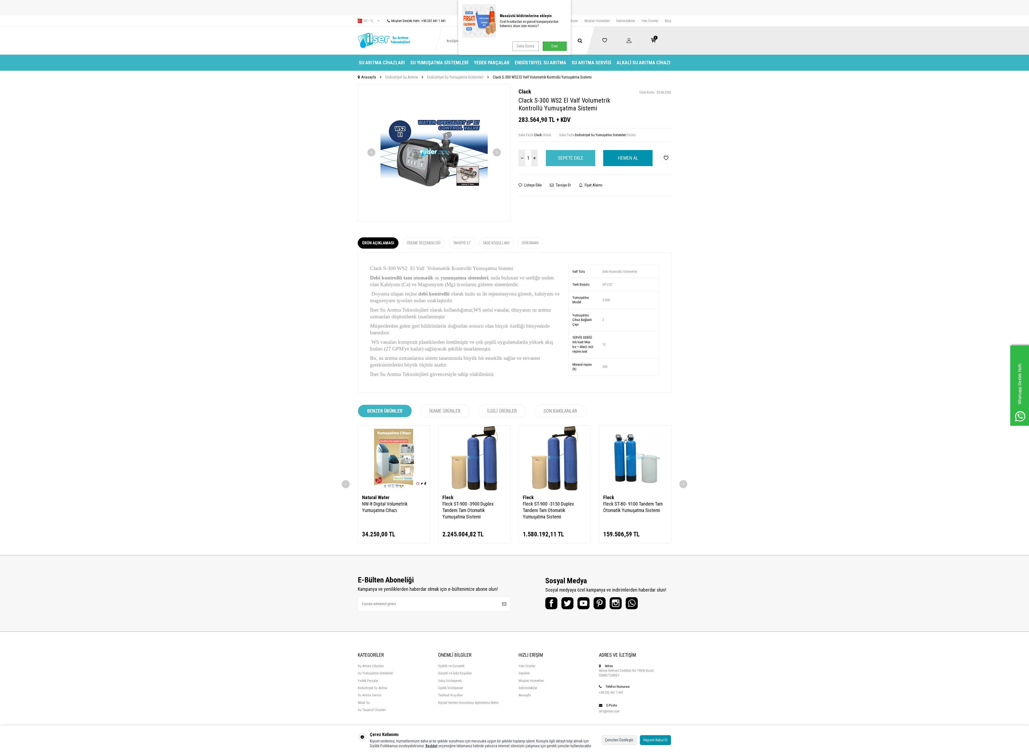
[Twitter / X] (567, 603)
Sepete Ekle (570, 158)
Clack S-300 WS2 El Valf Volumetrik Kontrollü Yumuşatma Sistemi (542, 77)
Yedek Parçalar (491, 62)
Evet (554, 46)
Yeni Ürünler (650, 21)
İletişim (573, 21)
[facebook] (551, 603)
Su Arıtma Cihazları (382, 62)
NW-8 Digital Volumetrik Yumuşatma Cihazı (385, 507)
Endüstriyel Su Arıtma (540, 62)
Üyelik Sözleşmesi (450, 688)
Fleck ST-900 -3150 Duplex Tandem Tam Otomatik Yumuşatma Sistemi (548, 510)
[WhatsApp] (632, 603)
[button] (371, 152)
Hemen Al (628, 158)
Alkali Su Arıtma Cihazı (643, 62)
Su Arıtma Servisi (591, 62)
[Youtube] (583, 603)
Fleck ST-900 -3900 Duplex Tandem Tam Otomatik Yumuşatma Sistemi (468, 510)
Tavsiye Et (563, 185)
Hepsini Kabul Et (655, 740)
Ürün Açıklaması (378, 243)
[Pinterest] (600, 603)
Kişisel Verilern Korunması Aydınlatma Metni (468, 703)
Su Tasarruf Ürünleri (372, 710)
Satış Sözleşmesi (450, 681)
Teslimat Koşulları (450, 695)
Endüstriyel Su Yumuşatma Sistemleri (455, 77)
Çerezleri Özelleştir (619, 740)
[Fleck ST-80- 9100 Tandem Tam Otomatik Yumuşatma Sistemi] (635, 458)
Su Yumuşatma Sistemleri (439, 62)
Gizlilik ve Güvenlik (451, 666)
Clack (525, 91)
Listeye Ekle (532, 185)
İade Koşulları (496, 243)
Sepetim (524, 673)
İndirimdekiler (625, 21)
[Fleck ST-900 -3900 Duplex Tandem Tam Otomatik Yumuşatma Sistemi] (474, 458)
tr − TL (368, 21)
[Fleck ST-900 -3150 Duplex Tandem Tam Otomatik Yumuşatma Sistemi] (555, 458)
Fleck (447, 497)
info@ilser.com (609, 711)
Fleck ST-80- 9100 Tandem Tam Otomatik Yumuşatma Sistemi (633, 507)
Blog (668, 21)
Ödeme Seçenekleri (424, 243)
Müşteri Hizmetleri (597, 21)
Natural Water (375, 497)
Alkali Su (364, 703)
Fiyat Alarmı (593, 185)
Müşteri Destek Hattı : (418, 21)
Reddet (431, 746)
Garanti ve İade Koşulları (455, 673)
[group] (434, 152)
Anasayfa (368, 77)
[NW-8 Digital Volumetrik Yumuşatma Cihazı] (394, 458)
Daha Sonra (525, 46)
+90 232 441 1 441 (611, 692)
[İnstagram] (616, 603)
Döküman (530, 243)
